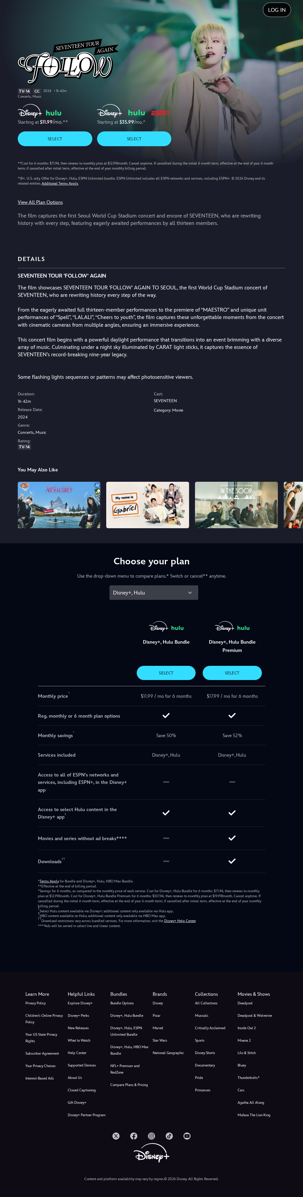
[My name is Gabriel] (147, 505)
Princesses (202, 1090)
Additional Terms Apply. (60, 183)
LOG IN (277, 10)
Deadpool (245, 1003)
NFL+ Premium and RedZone (125, 1069)
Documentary (205, 1065)
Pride (199, 1078)
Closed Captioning (82, 1090)
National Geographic (168, 1053)
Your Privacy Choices (40, 1066)
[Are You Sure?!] (59, 505)
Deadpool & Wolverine (255, 1016)
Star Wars (160, 1040)
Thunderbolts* (249, 1078)
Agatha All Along (251, 1103)
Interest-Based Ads (39, 1078)
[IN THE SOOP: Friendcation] (236, 505)
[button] (88, 994)
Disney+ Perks (78, 1016)
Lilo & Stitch (247, 1053)
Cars (241, 1090)
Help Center (77, 1053)
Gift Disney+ (77, 1103)
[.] (116, 1136)
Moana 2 (244, 1040)
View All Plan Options (40, 202)
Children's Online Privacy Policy (44, 1019)
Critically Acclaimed (210, 1028)
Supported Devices (82, 1065)
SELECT (55, 138)
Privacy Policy (35, 1003)
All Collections (206, 1003)
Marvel (158, 1028)
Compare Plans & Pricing (129, 1085)
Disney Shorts (205, 1053)
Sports (199, 1040)
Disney (158, 1003)
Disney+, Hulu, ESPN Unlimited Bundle (126, 1031)
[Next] (293, 504)
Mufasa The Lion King (254, 1115)
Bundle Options (122, 1003)
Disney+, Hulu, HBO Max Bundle (129, 1050)
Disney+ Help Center (180, 921)
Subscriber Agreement (42, 1053)
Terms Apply (49, 881)
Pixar (156, 1016)
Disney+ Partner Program (87, 1115)
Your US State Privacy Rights (41, 1037)
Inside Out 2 (247, 1028)
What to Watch (79, 1040)
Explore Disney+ (80, 1003)
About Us (75, 1078)
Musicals (201, 1016)
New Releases (78, 1028)
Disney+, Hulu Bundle (126, 1016)
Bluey (242, 1065)
